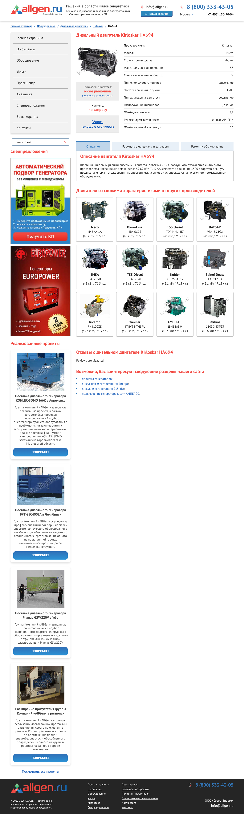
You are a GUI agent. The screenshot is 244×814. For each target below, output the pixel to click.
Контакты (24, 128)
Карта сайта (129, 802)
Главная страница (30, 38)
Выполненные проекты (135, 789)
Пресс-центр (26, 83)
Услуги (21, 71)
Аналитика (25, 94)
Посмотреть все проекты (40, 771)
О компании (26, 49)
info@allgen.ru (157, 7)
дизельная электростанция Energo (105, 384)
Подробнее (41, 452)
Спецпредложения (31, 105)
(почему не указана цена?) (97, 95)
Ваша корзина (27, 116)
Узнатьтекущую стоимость (97, 124)
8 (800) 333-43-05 (210, 7)
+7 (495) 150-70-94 (221, 14)
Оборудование (28, 60)
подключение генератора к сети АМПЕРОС (110, 393)
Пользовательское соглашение (140, 798)
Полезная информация (135, 793)
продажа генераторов (97, 379)
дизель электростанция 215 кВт (103, 389)
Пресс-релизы (130, 784)
